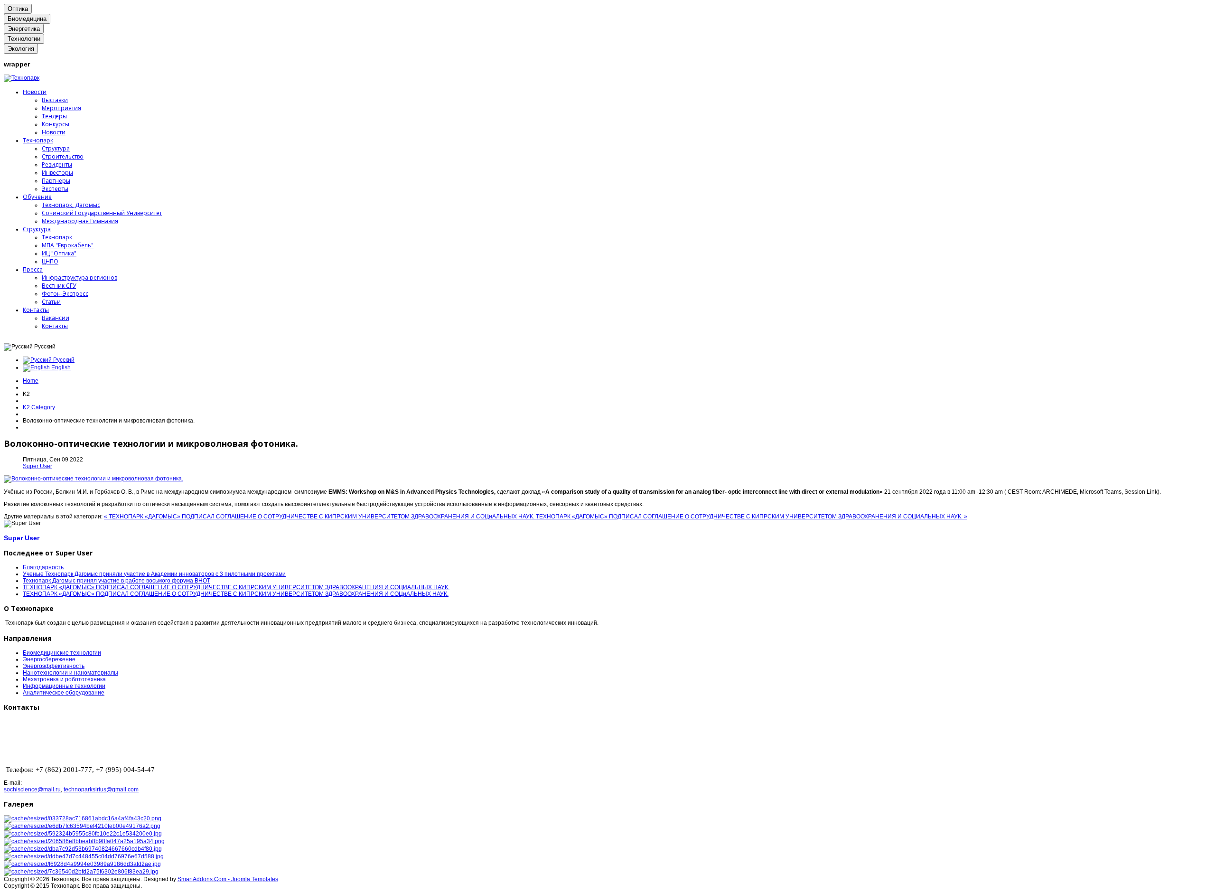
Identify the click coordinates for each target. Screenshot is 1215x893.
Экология (21, 48)
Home (30, 380)
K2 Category (39, 407)
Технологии (24, 38)
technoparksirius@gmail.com (101, 789)
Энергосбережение (49, 659)
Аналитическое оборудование (63, 692)
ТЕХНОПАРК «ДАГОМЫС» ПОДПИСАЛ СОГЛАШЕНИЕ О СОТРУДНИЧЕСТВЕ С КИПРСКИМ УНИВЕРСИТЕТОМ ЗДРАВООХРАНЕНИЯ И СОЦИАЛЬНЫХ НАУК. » (751, 516)
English (60, 367)
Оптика (18, 8)
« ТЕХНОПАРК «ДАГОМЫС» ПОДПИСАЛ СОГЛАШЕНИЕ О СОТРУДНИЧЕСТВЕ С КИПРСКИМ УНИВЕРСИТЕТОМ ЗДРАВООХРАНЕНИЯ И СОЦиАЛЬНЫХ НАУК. (320, 516)
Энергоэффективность (53, 666)
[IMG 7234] (82, 864)
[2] (82, 826)
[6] (84, 841)
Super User (37, 466)
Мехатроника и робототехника (64, 679)
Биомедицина (27, 18)
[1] (82, 818)
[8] (81, 871)
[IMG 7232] (84, 856)
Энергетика (24, 28)
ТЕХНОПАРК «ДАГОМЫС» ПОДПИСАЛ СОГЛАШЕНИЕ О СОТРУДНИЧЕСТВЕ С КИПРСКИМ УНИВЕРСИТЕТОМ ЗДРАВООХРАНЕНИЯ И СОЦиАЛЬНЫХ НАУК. (236, 594)
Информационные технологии (64, 686)
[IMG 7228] (83, 849)
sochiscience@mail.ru (32, 789)
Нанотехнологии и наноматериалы (70, 672)
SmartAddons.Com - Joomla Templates (228, 879)
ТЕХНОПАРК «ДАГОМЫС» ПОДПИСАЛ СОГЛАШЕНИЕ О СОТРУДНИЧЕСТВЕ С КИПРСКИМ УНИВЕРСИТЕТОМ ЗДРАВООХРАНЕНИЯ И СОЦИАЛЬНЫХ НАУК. (236, 587)
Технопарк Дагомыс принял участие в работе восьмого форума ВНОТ (116, 580)
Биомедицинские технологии (62, 652)
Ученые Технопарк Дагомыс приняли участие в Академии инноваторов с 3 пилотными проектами (154, 574)
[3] (83, 833)
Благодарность (43, 567)
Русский (63, 360)
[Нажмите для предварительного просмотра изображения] (93, 478)
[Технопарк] (21, 78)
